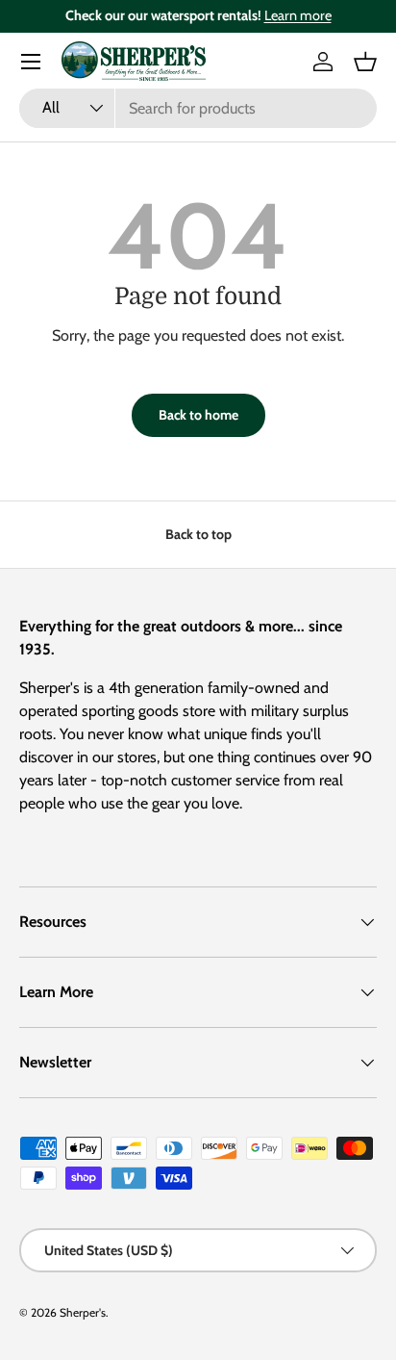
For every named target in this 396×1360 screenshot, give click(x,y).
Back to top (198, 534)
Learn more (298, 15)
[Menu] (31, 61)
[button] (365, 61)
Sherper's (83, 1312)
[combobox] (198, 108)
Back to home (198, 414)
